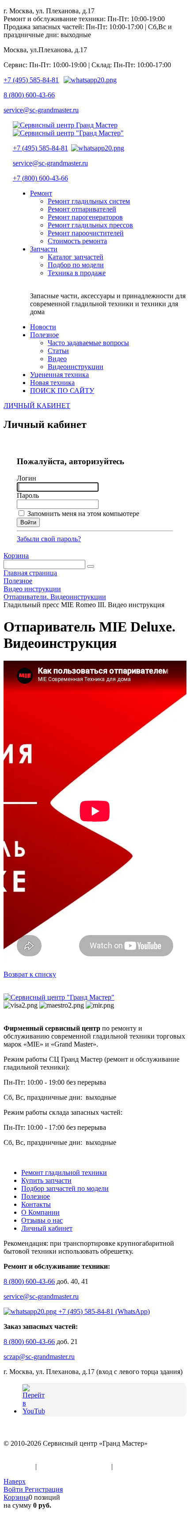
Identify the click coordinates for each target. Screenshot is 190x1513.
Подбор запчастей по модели (65, 1188)
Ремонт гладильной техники (64, 1172)
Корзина (16, 555)
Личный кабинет (46, 1228)
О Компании (40, 1212)
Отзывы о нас (42, 1220)
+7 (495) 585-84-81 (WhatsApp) (103, 1311)
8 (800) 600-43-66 (29, 95)
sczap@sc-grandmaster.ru (39, 1356)
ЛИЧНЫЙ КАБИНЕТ (37, 405)
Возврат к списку (30, 974)
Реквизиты (130, 1466)
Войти (14, 1489)
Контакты (36, 1204)
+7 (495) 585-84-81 (31, 80)
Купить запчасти (46, 1180)
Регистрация (44, 1489)
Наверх (15, 1481)
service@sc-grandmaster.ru (41, 110)
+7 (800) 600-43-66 (40, 178)
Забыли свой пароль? (49, 539)
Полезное (35, 1196)
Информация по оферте (74, 1466)
